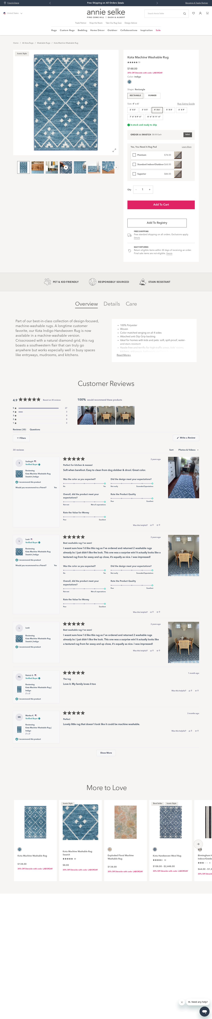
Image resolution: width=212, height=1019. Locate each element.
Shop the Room (96, 23)
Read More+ (124, 355)
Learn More (187, 147)
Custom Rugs (67, 30)
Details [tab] (112, 304)
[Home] (106, 17)
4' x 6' (157, 110)
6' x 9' (181, 110)
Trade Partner (80, 23)
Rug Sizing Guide (186, 104)
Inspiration (146, 30)
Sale (158, 30)
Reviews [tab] (19, 430)
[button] (133, 62)
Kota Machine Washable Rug (66, 43)
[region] (106, 415)
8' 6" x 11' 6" (154, 117)
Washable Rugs (43, 43)
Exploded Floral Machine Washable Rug (121, 857)
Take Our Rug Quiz (114, 23)
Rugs (54, 30)
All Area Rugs (27, 43)
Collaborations (128, 30)
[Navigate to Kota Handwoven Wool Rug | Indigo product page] (170, 820)
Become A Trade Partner (196, 3)
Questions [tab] (35, 430)
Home (15, 43)
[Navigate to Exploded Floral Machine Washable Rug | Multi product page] (125, 820)
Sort (171, 450)
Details (137, 238)
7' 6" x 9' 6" (136, 117)
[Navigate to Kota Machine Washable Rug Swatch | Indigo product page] (80, 820)
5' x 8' (169, 110)
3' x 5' (145, 110)
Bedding (82, 30)
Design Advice (131, 23)
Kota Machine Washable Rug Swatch (77, 853)
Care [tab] (131, 304)
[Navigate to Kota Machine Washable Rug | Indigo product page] (35, 820)
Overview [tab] (86, 304)
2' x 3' (133, 110)
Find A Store (13, 3)
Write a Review (189, 439)
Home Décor (97, 30)
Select (187, 135)
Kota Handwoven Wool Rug (167, 856)
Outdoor (112, 30)
